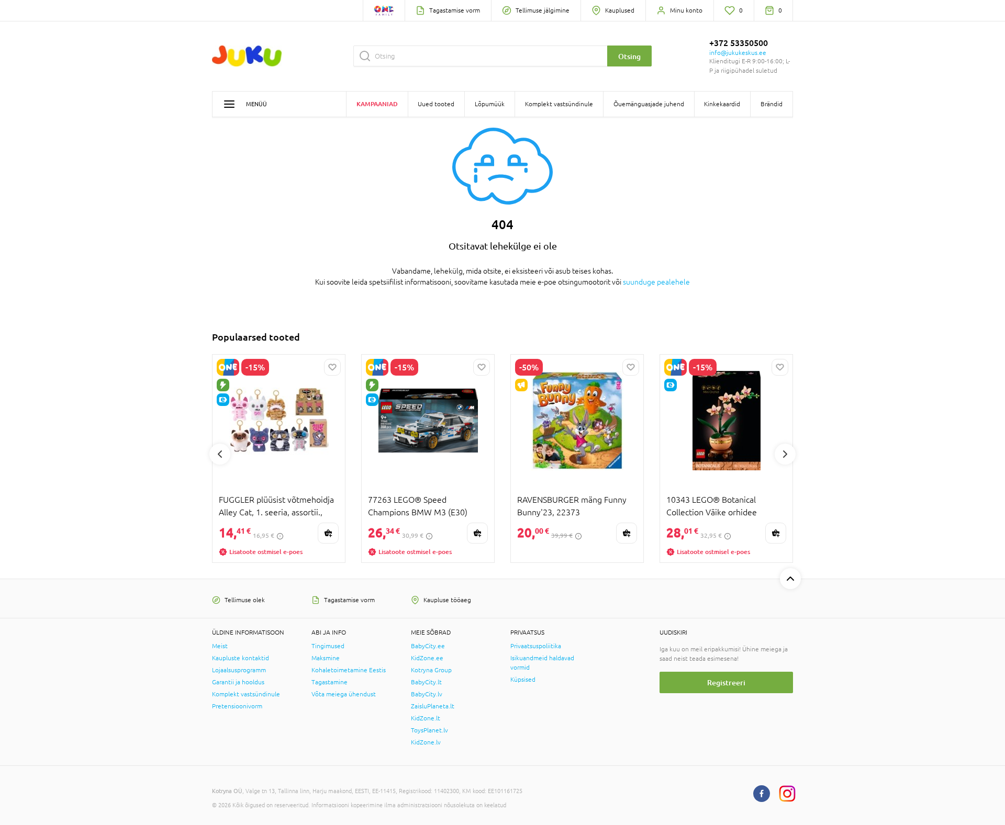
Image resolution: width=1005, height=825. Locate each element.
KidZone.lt (425, 718)
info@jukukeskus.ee (737, 52)
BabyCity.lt (426, 682)
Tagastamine (329, 682)
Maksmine (325, 658)
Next (785, 454)
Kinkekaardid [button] (722, 104)
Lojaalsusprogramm (239, 670)
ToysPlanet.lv (429, 730)
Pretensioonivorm (237, 706)
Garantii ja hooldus (238, 682)
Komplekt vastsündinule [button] (559, 104)
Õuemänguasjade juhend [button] (648, 104)
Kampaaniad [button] (377, 104)
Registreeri (726, 682)
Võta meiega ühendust (343, 694)
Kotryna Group (431, 670)
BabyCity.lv (426, 694)
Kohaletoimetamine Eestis (348, 670)
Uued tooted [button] (436, 104)
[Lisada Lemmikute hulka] (332, 367)
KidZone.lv (426, 742)
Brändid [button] (772, 104)
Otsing (629, 56)
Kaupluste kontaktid (240, 658)
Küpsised (522, 679)
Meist (220, 646)
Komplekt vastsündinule (246, 694)
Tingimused (327, 646)
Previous (219, 454)
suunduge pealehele (656, 282)
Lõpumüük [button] (490, 104)
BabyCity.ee (428, 646)
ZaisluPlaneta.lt (432, 706)
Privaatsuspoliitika (535, 646)
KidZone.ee (427, 658)
